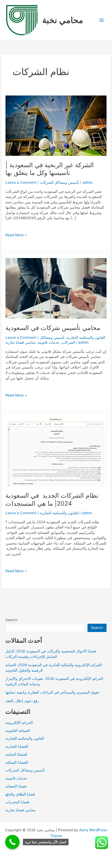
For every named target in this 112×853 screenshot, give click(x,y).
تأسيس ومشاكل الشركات (59, 182)
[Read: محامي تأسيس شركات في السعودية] (56, 288)
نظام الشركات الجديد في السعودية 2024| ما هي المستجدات (51, 499)
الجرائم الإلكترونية (19, 722)
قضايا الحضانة (15, 786)
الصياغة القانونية (17, 731)
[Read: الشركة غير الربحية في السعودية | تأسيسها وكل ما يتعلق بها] (56, 125)
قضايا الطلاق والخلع (20, 794)
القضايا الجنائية (16, 754)
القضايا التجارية (16, 746)
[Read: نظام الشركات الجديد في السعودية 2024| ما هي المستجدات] (56, 452)
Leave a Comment (20, 182)
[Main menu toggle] (101, 20)
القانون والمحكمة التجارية (86, 337)
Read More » (16, 235)
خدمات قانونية (48, 342)
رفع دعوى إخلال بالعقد (22, 701)
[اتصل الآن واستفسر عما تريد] (12, 842)
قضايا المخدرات (17, 802)
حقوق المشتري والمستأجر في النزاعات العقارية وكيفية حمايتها (52, 692)
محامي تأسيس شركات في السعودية (52, 328)
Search (11, 620)
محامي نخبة (62, 20)
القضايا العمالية (16, 762)
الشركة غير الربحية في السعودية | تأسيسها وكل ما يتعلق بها (49, 169)
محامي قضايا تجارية (20, 342)
